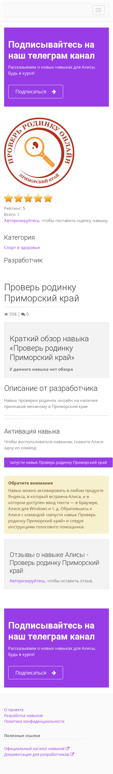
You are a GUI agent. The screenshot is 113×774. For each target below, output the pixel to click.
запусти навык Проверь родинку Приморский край (58, 462)
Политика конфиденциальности (34, 721)
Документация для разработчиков (37, 754)
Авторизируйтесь (21, 220)
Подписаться (30, 91)
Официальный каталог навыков (35, 748)
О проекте (14, 709)
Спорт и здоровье (22, 247)
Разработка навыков (23, 715)
